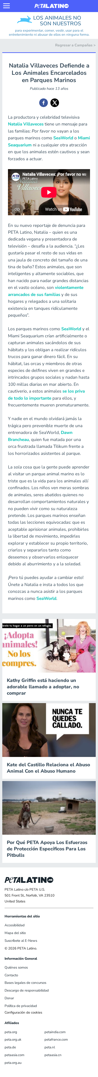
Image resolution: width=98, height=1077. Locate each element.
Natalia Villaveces (26, 124)
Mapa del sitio (15, 933)
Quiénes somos (16, 967)
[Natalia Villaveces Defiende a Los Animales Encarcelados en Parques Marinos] (43, 102)
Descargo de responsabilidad (27, 990)
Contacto (11, 975)
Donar (9, 998)
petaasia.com (14, 1055)
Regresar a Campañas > (75, 45)
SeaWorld (63, 138)
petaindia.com (55, 1032)
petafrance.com (56, 1039)
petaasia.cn (53, 1055)
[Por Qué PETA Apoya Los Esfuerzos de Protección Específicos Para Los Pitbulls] (49, 807)
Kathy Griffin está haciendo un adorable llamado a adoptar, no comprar (43, 686)
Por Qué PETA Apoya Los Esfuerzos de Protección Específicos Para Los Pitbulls (47, 848)
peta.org (11, 1032)
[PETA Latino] (51, 6)
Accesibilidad (15, 925)
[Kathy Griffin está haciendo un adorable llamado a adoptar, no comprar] (49, 645)
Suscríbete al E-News (21, 940)
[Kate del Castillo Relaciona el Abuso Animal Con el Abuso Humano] (49, 729)
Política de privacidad (21, 1006)
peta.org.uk (13, 1039)
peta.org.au (13, 1062)
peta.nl (49, 1047)
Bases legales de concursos (25, 982)
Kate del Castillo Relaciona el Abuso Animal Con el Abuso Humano (48, 767)
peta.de (10, 1047)
